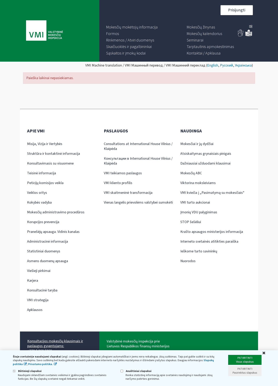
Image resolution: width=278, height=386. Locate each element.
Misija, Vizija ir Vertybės (44, 143)
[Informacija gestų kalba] (241, 35)
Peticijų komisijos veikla (45, 182)
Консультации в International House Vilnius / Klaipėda (138, 161)
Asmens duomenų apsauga (47, 261)
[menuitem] (132, 27)
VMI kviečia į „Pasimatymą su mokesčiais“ (212, 192)
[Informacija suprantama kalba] (248, 35)
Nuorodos (188, 261)
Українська (243, 65)
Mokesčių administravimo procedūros (55, 212)
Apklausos (35, 309)
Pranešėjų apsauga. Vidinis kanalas (53, 231)
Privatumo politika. (40, 364)
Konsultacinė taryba (42, 290)
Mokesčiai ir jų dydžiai (196, 143)
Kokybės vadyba (39, 202)
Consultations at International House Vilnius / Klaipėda (138, 146)
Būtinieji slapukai (30, 371)
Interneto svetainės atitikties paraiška (209, 241)
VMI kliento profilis (118, 182)
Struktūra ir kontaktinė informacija (53, 153)
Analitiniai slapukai (138, 371)
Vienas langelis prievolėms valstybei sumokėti (138, 202)
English (212, 65)
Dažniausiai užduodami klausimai (205, 163)
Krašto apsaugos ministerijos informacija (211, 231)
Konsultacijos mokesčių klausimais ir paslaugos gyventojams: (55, 344)
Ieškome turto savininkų (198, 251)
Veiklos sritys (37, 192)
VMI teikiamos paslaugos (123, 173)
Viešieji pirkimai (38, 270)
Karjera (32, 280)
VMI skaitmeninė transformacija (128, 192)
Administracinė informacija (47, 241)
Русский (226, 65)
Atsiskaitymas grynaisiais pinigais (205, 153)
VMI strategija (37, 300)
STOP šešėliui (190, 222)
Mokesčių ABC (191, 173)
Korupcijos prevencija (43, 222)
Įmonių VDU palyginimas (198, 212)
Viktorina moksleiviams (198, 182)
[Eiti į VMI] (44, 30)
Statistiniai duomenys (43, 251)
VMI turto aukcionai (195, 202)
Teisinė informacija (41, 173)
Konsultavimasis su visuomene (50, 163)
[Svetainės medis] (250, 26)
